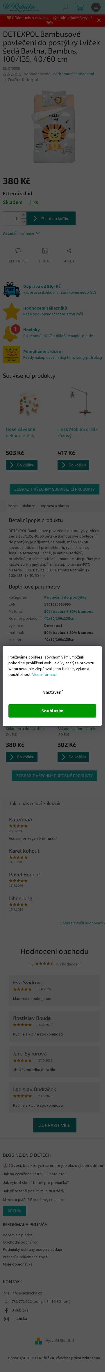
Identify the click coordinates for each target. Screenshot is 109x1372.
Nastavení (52, 692)
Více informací (44, 675)
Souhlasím (52, 711)
